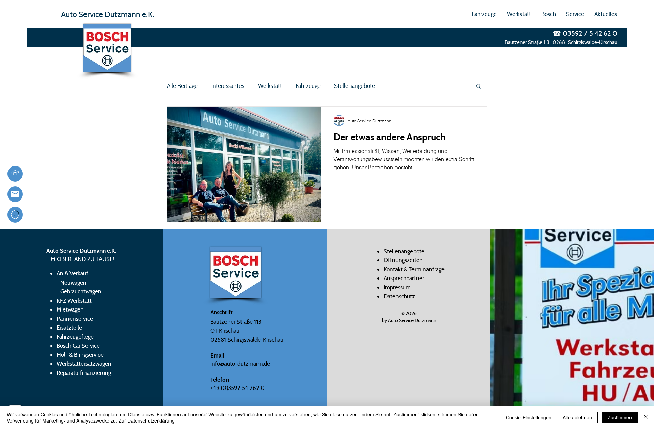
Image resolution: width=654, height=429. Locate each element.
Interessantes (227, 86)
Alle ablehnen (577, 417)
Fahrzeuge (308, 86)
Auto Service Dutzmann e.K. (107, 14)
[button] (484, 13)
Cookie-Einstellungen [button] (528, 417)
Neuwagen (73, 282)
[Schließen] (646, 417)
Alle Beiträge (182, 86)
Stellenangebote (354, 86)
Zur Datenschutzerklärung (147, 420)
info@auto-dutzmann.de (240, 363)
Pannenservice (75, 318)
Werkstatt (270, 86)
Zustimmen (620, 417)
